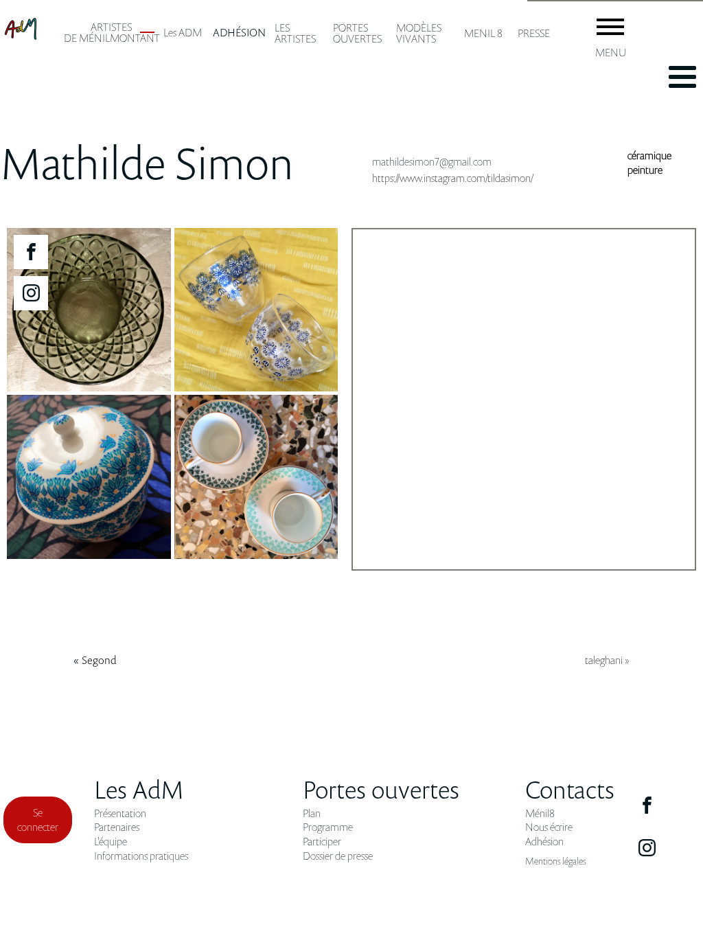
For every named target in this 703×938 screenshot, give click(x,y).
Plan (312, 813)
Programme (328, 827)
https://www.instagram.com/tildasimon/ (452, 177)
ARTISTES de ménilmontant (112, 32)
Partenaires (116, 827)
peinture (644, 169)
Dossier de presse (338, 856)
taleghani (604, 659)
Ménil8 (540, 813)
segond (99, 659)
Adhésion (544, 841)
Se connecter (37, 819)
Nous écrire (549, 827)
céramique (649, 155)
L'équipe (110, 841)
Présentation (120, 813)
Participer (322, 841)
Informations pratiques (141, 856)
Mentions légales (555, 861)
